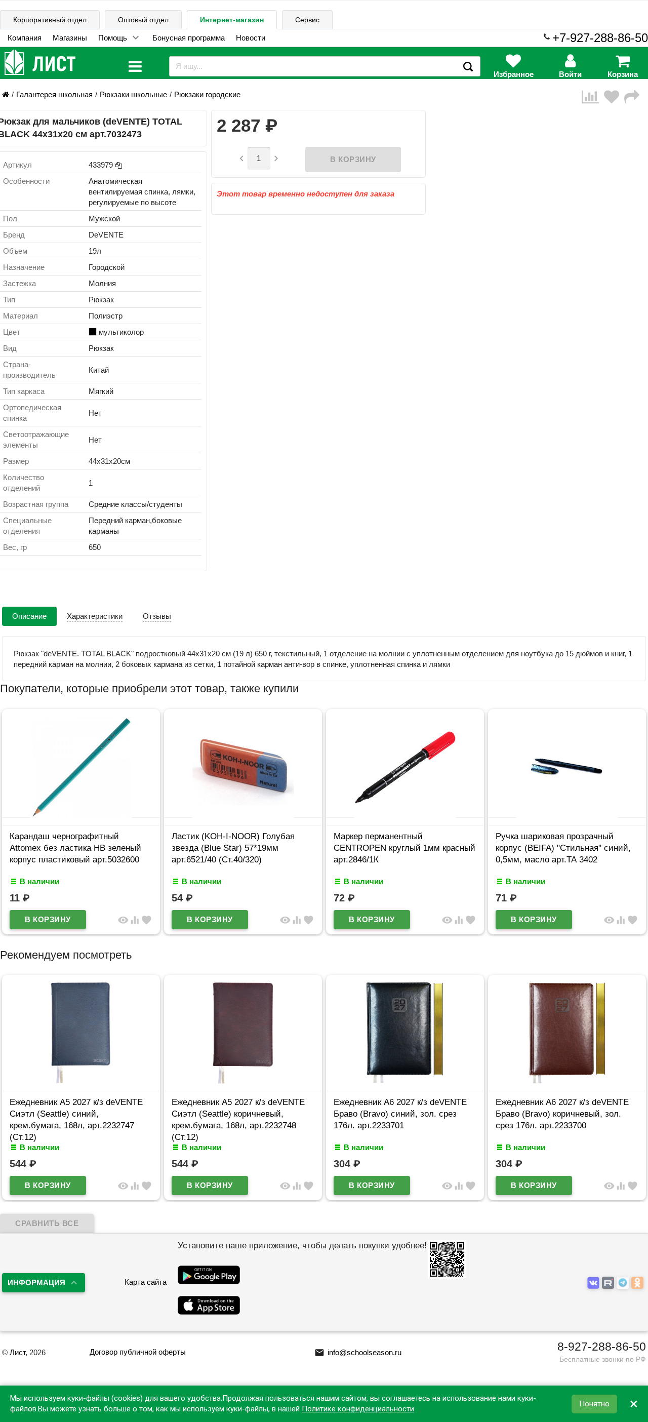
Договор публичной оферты (138, 1352)
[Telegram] (624, 1283)
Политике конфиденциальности (358, 1408)
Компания (25, 37)
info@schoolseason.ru (357, 1352)
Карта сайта (146, 1282)
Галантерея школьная (54, 94)
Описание (29, 616)
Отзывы (157, 616)
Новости (250, 37)
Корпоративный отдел (50, 20)
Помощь (112, 37)
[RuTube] (609, 1283)
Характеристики (95, 616)
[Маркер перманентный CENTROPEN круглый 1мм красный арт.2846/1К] (268, 815)
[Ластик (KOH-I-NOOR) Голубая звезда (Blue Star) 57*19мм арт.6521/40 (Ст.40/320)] (106, 815)
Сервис (307, 20)
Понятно (594, 1403)
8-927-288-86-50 (601, 1346)
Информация (36, 1282)
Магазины (70, 37)
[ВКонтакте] (594, 1283)
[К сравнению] (593, 97)
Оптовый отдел (143, 20)
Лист (17, 1352)
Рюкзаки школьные (133, 94)
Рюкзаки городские (207, 94)
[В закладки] (614, 97)
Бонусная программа (188, 37)
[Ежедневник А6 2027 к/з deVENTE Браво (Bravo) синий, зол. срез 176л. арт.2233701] (307, 1081)
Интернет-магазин (232, 20)
